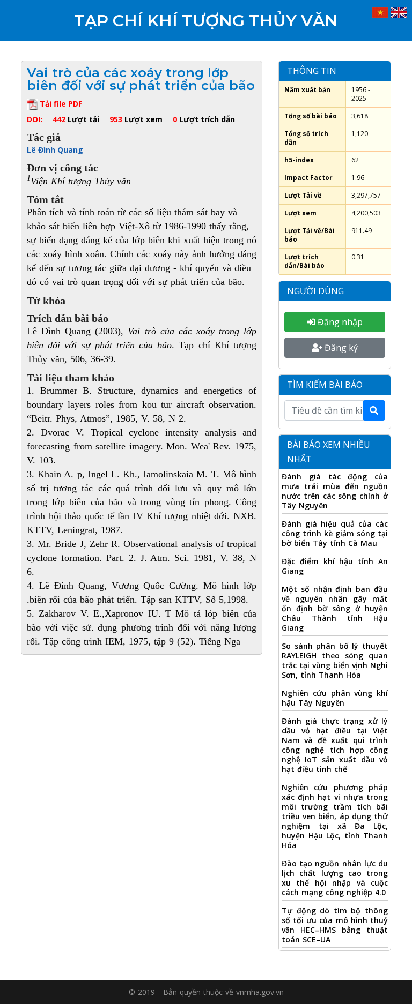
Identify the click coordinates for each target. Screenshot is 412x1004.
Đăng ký (340, 348)
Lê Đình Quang (55, 150)
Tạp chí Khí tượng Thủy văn (206, 21)
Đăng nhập (339, 322)
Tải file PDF (60, 104)
